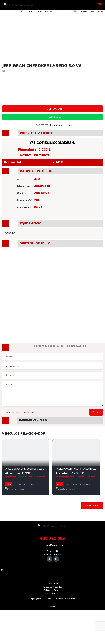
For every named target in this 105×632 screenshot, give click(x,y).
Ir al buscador (92, 505)
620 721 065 (52, 538)
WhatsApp (55, 116)
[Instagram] (56, 559)
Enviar (96, 412)
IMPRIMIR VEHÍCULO (33, 420)
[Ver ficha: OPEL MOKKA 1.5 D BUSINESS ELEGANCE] (25, 467)
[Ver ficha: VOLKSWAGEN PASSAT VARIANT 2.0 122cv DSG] (76, 467)
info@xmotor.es (54, 545)
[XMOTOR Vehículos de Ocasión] (19, 4)
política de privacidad (25, 412)
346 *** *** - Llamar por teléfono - (54, 125)
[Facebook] (49, 559)
